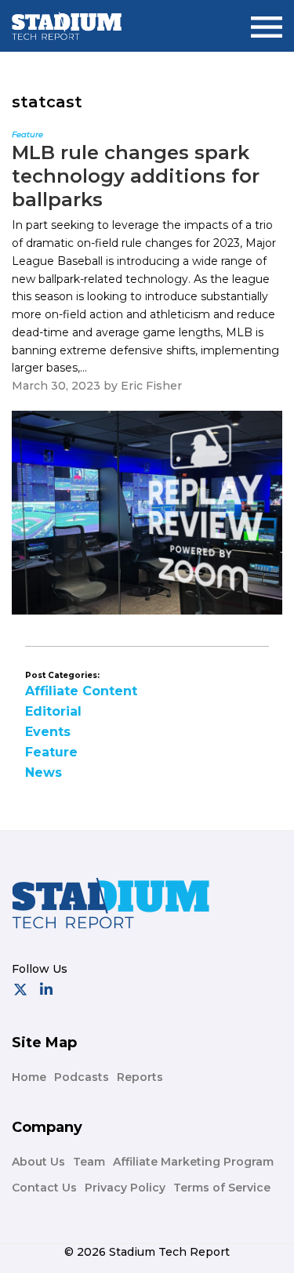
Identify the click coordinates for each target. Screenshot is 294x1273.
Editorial (53, 711)
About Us (38, 1162)
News (43, 772)
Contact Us (44, 1188)
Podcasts (81, 1077)
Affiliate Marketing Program (193, 1162)
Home (29, 1077)
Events (48, 731)
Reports (140, 1077)
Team (89, 1162)
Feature (51, 752)
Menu (266, 21)
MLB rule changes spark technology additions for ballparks (136, 176)
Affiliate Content (81, 691)
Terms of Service (221, 1188)
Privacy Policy (125, 1188)
